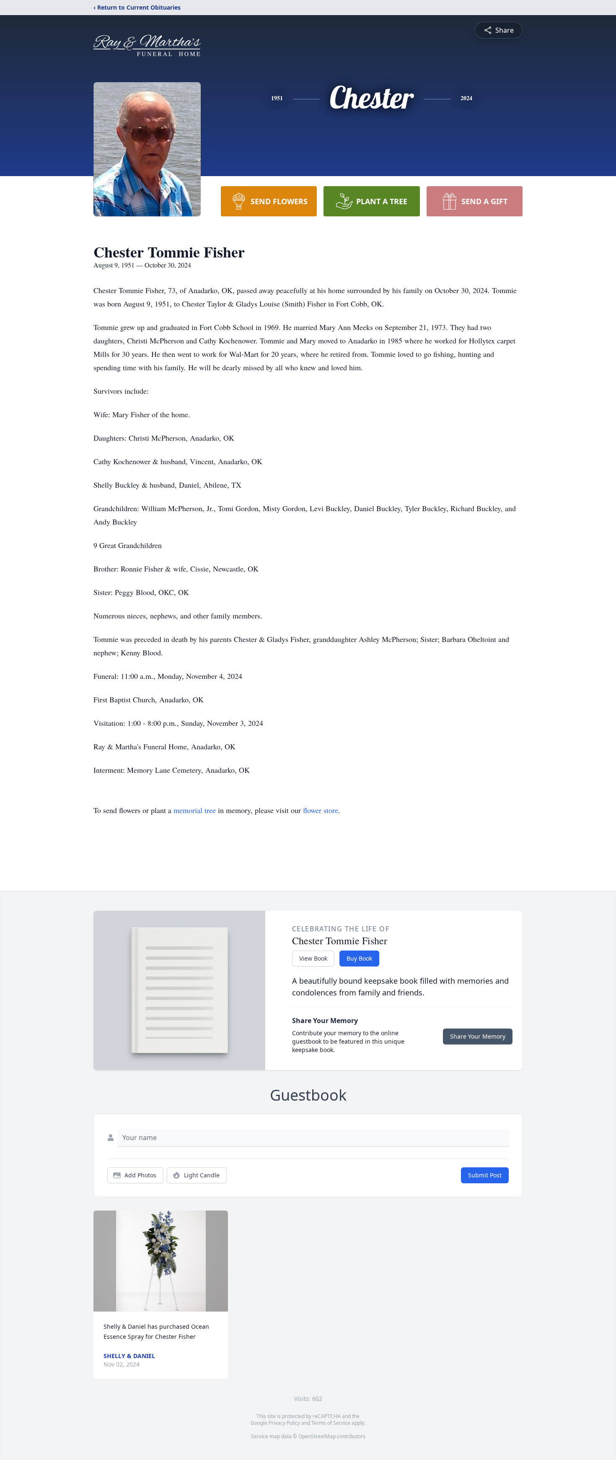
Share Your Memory (477, 1036)
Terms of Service (330, 1422)
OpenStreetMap (317, 1436)
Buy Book (359, 958)
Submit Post (485, 1175)
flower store (320, 810)
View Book (313, 958)
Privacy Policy (284, 1422)
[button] (161, 1261)
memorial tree (194, 810)
